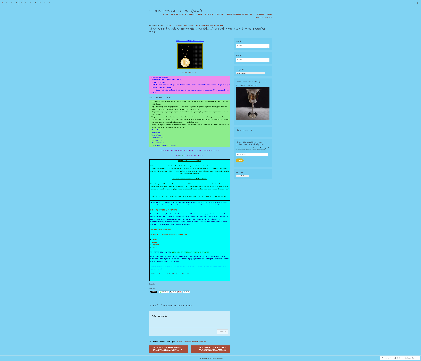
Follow (240, 160)
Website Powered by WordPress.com (210, 358)
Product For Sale (264, 14)
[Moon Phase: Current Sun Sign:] (30, 2)
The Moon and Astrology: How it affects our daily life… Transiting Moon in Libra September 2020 (211, 349)
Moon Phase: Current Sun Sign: (212, 25)
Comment (222, 332)
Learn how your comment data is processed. (191, 342)
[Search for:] (417, 3)
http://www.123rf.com (189, 72)
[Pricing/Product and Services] (35, 2)
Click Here (182, 155)
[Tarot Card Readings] (16, 2)
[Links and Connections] (40, 2)
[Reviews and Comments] (49, 2)
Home (200, 14)
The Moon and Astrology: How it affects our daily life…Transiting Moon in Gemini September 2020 (167, 349)
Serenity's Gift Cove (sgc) (175, 11)
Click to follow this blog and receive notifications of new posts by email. (250, 143)
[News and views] (44, 2)
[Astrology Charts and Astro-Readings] (21, 2)
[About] (6, 2)
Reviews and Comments (262, 17)
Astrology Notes (194, 25)
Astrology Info (181, 25)
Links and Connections (214, 14)
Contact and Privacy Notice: (183, 14)
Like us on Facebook (244, 130)
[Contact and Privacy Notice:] (11, 2)
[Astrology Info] (25, 2)
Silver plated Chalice (246, 85)
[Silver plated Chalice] (252, 119)
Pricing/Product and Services (239, 14)
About (165, 14)
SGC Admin (169, 25)
